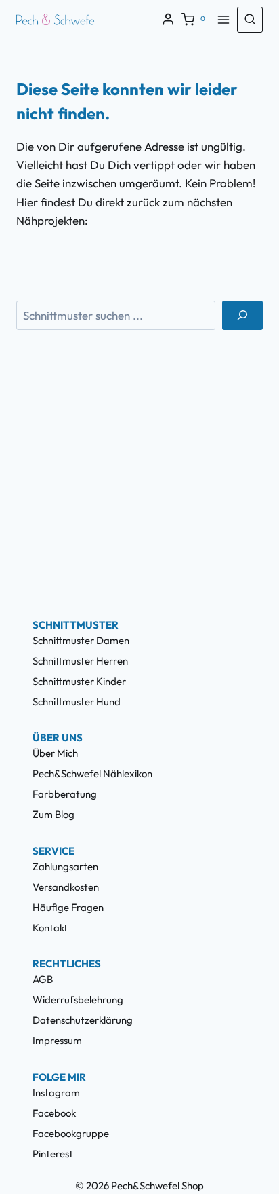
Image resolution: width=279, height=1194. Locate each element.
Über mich (55, 753)
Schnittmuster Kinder (79, 681)
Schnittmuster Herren (80, 660)
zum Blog (53, 814)
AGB (43, 979)
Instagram (56, 1092)
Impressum (57, 1040)
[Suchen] (242, 315)
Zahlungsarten (65, 866)
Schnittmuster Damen (81, 640)
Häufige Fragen (68, 907)
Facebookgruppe (71, 1133)
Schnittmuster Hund (77, 701)
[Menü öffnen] (223, 19)
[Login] (168, 19)
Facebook (54, 1112)
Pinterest (53, 1153)
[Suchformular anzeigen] (250, 20)
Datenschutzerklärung (83, 1019)
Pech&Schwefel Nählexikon (92, 773)
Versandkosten (66, 886)
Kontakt (50, 927)
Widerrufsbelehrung (78, 999)
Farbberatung (65, 793)
